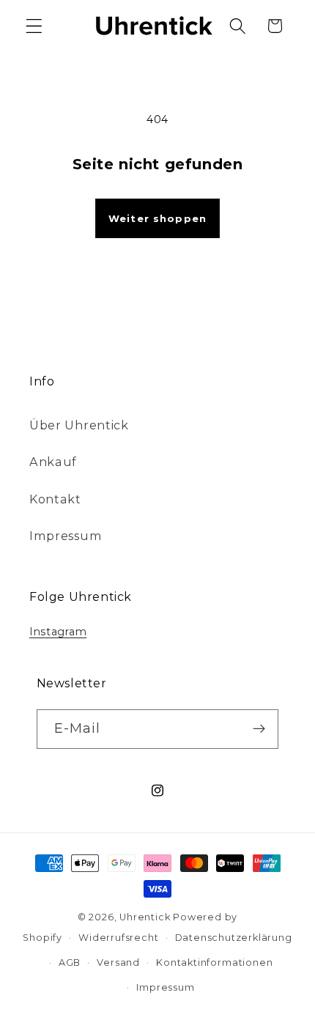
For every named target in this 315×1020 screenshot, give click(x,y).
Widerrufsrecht (118, 937)
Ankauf (53, 461)
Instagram (57, 631)
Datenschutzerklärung (233, 937)
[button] (34, 26)
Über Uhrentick (79, 425)
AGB (70, 962)
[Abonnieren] (259, 729)
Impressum (65, 535)
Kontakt (55, 499)
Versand (118, 962)
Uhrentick (144, 917)
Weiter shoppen (157, 218)
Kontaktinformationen (214, 962)
